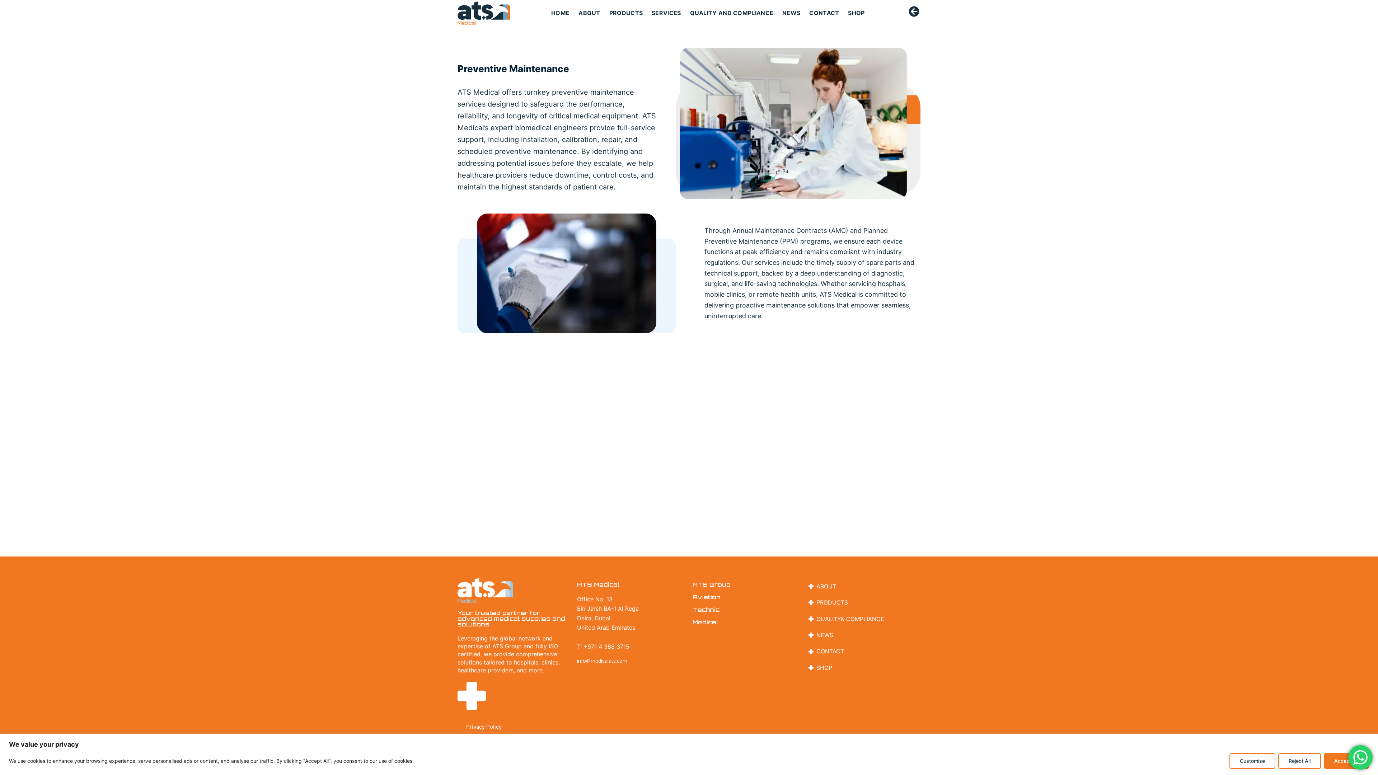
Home (560, 13)
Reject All (1300, 761)
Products (626, 13)
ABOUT (589, 13)
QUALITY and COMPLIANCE (732, 13)
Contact (824, 13)
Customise (1252, 761)
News (791, 13)
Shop (856, 13)
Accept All (1346, 761)
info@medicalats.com (602, 660)
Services (666, 13)
